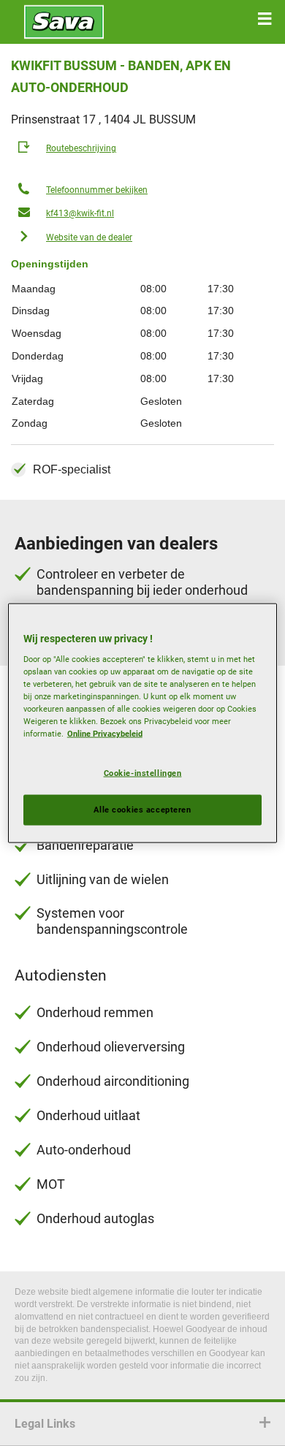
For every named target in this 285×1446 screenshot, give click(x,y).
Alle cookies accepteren (142, 809)
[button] (264, 19)
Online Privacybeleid (104, 733)
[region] (142, 723)
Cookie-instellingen (143, 772)
